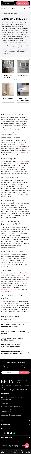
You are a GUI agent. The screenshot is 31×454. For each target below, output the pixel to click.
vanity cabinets (20, 161)
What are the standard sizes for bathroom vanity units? (12, 326)
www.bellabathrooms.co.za (10, 289)
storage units (22, 149)
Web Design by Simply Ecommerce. (18, 446)
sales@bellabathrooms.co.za (11, 415)
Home (3, 13)
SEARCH (28, 452)
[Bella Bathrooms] (15, 8)
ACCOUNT (9, 452)
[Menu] (2, 8)
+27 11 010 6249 (6, 412)
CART (22, 452)
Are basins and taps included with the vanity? (13, 332)
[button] (28, 8)
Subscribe (24, 372)
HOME (2, 452)
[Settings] (24, 8)
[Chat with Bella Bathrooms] (26, 445)
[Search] (5, 8)
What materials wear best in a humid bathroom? (12, 339)
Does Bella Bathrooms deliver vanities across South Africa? (11, 352)
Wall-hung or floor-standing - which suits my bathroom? (11, 346)
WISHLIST (16, 452)
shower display (23, 277)
